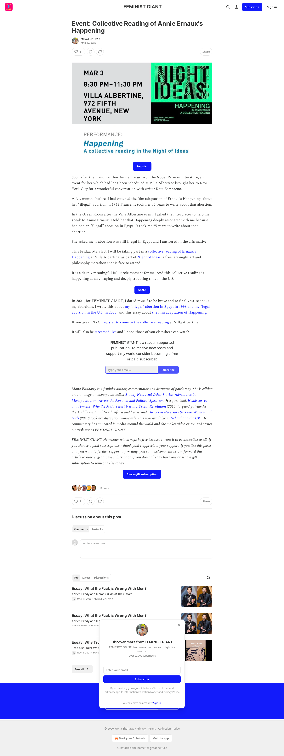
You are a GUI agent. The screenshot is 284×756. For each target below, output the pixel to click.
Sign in (272, 7)
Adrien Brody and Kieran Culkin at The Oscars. (102, 594)
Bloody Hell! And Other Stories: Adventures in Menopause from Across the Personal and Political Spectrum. (134, 397)
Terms (152, 728)
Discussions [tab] (101, 577)
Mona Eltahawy (90, 39)
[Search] (228, 7)
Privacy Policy (171, 692)
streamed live (106, 332)
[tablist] (88, 529)
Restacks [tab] (97, 529)
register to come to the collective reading (136, 322)
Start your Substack (132, 738)
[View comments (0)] (90, 52)
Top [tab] (76, 577)
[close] (179, 625)
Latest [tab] (86, 577)
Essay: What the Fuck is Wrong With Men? (109, 588)
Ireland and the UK (185, 418)
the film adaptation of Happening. (179, 312)
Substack (123, 748)
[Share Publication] (236, 7)
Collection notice (169, 728)
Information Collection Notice (141, 692)
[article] (142, 596)
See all (79, 669)
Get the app (161, 738)
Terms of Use (160, 688)
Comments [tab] (81, 529)
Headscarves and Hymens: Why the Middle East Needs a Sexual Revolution (139, 403)
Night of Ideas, (149, 257)
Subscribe (252, 7)
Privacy (141, 728)
